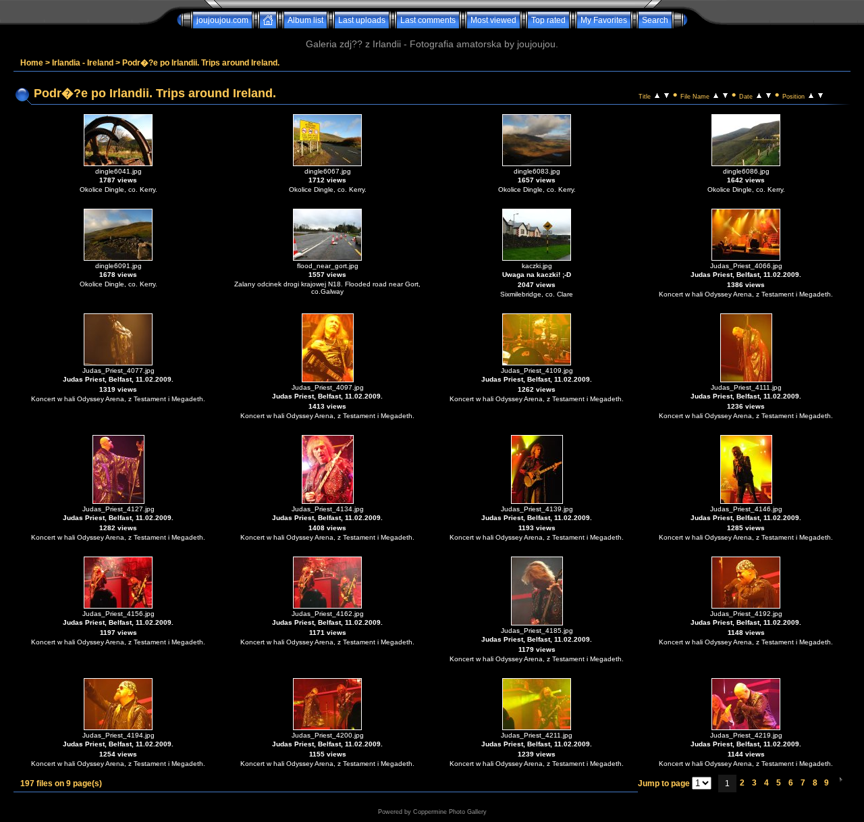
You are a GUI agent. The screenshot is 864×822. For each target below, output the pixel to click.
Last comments (428, 20)
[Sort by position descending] (820, 94)
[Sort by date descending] (768, 94)
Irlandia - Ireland (82, 63)
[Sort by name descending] (725, 94)
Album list (305, 20)
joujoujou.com (222, 20)
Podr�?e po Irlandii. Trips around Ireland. (200, 63)
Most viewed (493, 20)
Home (31, 63)
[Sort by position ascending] (811, 94)
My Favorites (603, 20)
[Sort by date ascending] (759, 94)
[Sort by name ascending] (716, 94)
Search (655, 20)
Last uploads (361, 20)
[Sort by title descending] (667, 94)
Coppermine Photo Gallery (450, 811)
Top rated (548, 20)
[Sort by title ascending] (657, 94)
